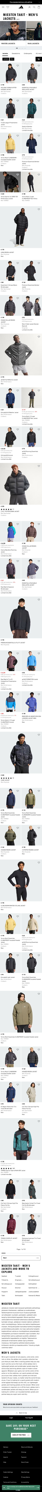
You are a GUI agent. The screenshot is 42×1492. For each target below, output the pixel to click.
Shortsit (17, 1288)
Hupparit (5, 1292)
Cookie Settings (8, 1472)
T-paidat (18, 1276)
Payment (23, 1457)
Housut (4, 1288)
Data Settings (25, 1472)
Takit (3, 1295)
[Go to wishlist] (7, 7)
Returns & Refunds (27, 1447)
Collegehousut (33, 1276)
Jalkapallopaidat (20, 1292)
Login (11, 1417)
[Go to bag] (39, 7)
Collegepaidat (19, 1284)
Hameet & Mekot (34, 1295)
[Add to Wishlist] (17, 66)
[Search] (34, 7)
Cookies (5, 1477)
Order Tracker (7, 1452)
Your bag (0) (29, 1417)
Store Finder (25, 1462)
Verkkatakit (19, 1295)
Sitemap (23, 1452)
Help (4, 1462)
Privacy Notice (25, 1477)
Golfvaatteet (33, 1284)
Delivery (5, 1447)
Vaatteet (4, 1276)
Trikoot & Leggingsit (5, 1280)
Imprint (5, 1457)
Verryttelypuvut (7, 1284)
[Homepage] (21, 8)
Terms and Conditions (10, 1482)
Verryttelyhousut (34, 1280)
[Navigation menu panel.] (3, 7)
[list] (21, 53)
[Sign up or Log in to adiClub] (29, 7)
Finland (24, 1489)
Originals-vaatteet (18, 1280)
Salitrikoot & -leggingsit (33, 1288)
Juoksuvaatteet (34, 1292)
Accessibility (25, 1482)
